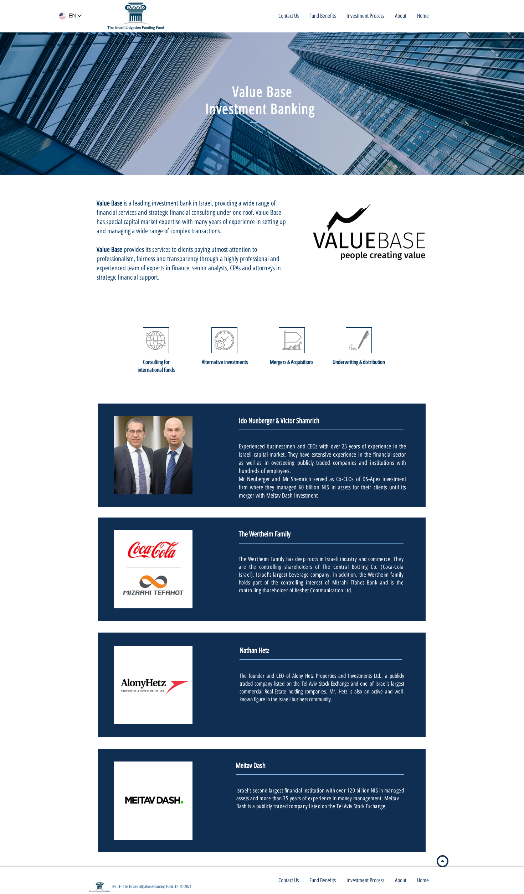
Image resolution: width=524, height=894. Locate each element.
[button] (401, 16)
